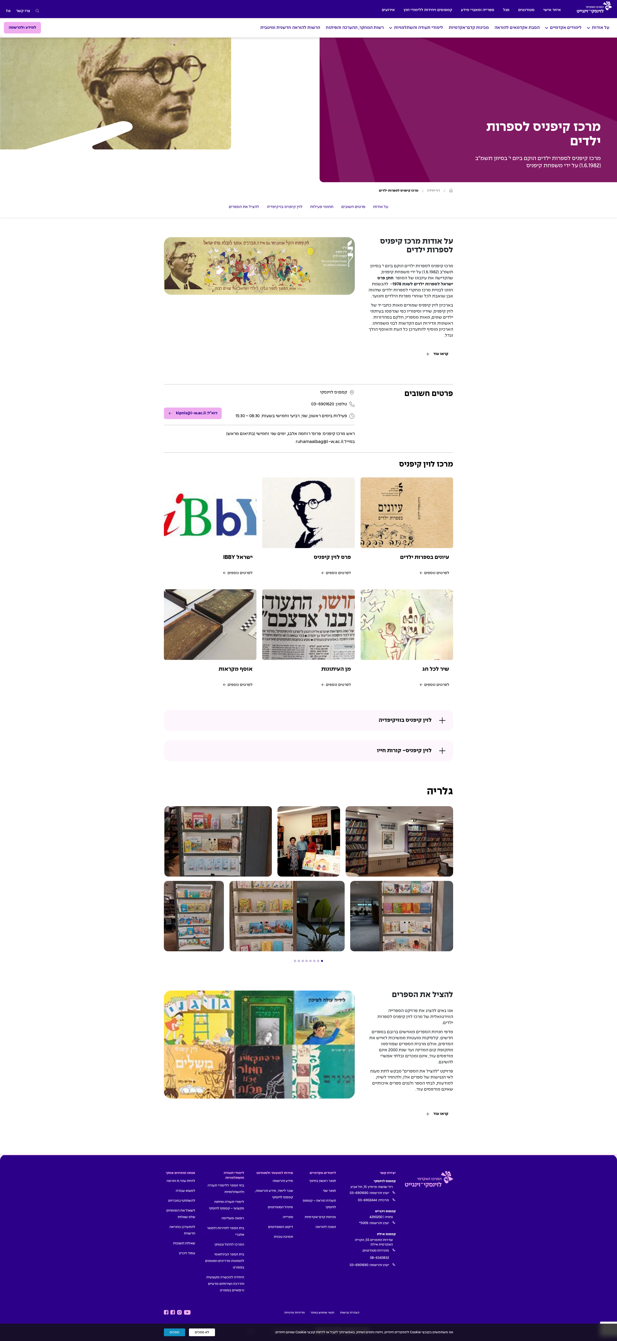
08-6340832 (379, 1258)
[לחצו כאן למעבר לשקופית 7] (299, 961)
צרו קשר (23, 11)
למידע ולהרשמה (22, 27)
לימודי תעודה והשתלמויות (418, 28)
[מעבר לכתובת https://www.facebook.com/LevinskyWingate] (172, 1312)
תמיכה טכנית (283, 1237)
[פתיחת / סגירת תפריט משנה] (588, 27)
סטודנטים (526, 10)
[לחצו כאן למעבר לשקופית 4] (310, 961)
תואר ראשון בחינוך (322, 1181)
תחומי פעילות (321, 207)
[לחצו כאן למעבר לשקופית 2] (318, 961)
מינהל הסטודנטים (280, 1207)
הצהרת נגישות (349, 1312)
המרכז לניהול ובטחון (229, 1244)
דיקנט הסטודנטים (280, 1227)
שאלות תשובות (184, 1243)
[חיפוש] (37, 11)
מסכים (174, 1332)
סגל (506, 10)
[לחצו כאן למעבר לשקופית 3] (314, 961)
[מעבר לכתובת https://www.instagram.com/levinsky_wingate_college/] (179, 1312)
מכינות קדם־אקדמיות (469, 28)
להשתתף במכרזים (181, 1200)
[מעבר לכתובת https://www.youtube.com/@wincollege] (187, 1312)
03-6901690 (359, 1193)
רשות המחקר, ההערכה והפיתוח (355, 28)
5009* (363, 1223)
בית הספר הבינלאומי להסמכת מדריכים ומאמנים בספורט (224, 1261)
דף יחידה (433, 190)
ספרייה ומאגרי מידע (477, 10)
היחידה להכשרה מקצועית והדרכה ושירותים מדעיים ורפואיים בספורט (225, 1284)
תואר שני (329, 1191)
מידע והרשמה (283, 1181)
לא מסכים (202, 1332)
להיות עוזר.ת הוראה (181, 1181)
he (8, 11)
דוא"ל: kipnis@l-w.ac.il (196, 413)
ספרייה (288, 1217)
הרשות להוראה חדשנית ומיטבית (290, 28)
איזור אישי (552, 10)
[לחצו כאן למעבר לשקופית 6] (303, 961)
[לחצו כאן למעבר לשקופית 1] (322, 961)
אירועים (388, 10)
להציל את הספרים (244, 207)
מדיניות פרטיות (294, 1312)
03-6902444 (367, 1200)
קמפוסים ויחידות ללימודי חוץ (427, 10)
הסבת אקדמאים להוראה (517, 28)
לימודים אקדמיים (566, 28)
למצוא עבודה (185, 1191)
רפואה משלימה (232, 1218)
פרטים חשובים (353, 207)
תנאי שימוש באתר (322, 1312)
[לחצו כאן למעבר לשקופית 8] (295, 961)
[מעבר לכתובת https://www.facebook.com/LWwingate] (166, 1312)
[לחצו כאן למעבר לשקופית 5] (307, 961)
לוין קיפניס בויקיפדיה (284, 207)
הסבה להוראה (325, 1227)
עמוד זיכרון (187, 1253)
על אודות (600, 28)
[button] (399, 841)
